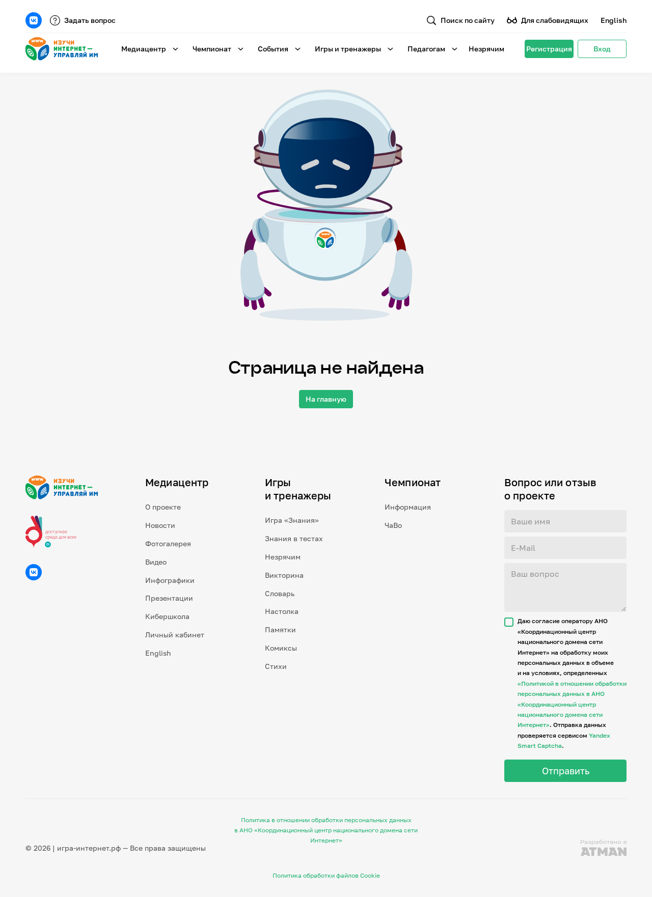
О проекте (163, 506)
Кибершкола (167, 616)
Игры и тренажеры (348, 48)
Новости (160, 525)
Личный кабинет (174, 634)
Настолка (281, 611)
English (614, 20)
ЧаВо (393, 525)
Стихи (276, 666)
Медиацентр (143, 48)
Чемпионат (212, 48)
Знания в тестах (294, 538)
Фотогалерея (168, 543)
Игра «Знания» (292, 520)
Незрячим (486, 48)
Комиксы (281, 647)
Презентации (169, 598)
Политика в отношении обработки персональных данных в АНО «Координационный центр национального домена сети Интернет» (326, 830)
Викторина (284, 575)
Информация (408, 506)
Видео (156, 561)
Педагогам (426, 48)
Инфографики (170, 580)
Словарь (279, 593)
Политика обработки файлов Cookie (326, 875)
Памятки (280, 629)
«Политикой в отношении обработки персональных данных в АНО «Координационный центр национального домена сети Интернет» (572, 704)
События (273, 48)
